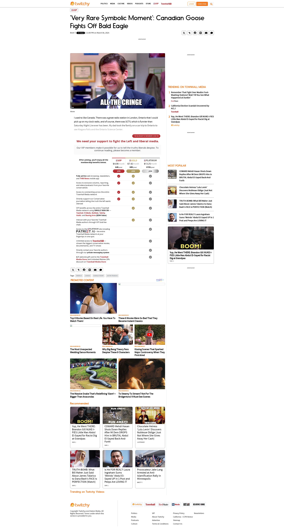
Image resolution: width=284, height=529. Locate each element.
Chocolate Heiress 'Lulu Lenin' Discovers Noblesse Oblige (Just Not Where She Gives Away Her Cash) (149, 432)
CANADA (87, 276)
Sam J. (74, 442)
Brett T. (73, 33)
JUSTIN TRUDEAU (112, 276)
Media (112, 4)
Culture (121, 4)
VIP (153, 513)
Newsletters (199, 513)
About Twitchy (158, 517)
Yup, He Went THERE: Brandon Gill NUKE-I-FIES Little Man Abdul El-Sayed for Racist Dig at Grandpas (84, 432)
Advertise (156, 520)
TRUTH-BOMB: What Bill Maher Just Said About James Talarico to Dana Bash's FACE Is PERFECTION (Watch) (84, 476)
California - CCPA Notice (183, 517)
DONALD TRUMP (98, 276)
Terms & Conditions (160, 524)
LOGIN (191, 4)
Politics (104, 4)
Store (148, 4)
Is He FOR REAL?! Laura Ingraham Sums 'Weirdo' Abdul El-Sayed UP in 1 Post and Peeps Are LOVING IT (117, 476)
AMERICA (79, 276)
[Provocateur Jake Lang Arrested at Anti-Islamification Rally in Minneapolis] (150, 458)
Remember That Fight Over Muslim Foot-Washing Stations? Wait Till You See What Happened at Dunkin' (190, 95)
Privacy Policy (178, 513)
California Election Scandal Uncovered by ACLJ (190, 107)
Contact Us (177, 524)
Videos (129, 4)
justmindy (141, 442)
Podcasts (139, 4)
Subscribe (202, 4)
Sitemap (176, 520)
